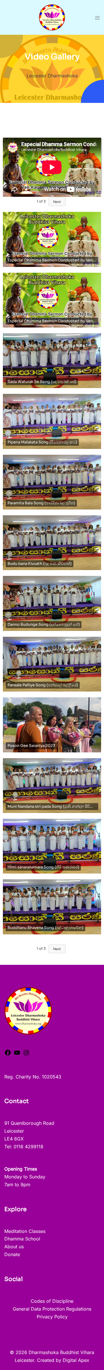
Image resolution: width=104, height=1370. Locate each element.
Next (57, 202)
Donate (12, 1254)
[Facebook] (7, 1054)
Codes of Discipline (52, 1301)
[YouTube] (17, 1054)
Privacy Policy (52, 1317)
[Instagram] (26, 1054)
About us (14, 1246)
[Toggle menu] (97, 17)
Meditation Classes (24, 1231)
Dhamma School (22, 1239)
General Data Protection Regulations (52, 1309)
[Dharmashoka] (52, 17)
